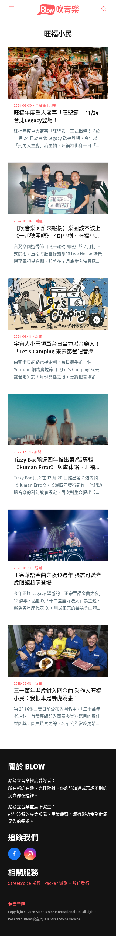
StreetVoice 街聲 (24, 883)
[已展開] (11, 9)
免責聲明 (16, 904)
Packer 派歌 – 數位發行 (67, 883)
